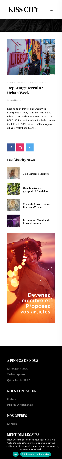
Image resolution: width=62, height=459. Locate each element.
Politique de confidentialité (35, 454)
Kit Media (12, 423)
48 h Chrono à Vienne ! (36, 173)
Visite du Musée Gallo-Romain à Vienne (36, 205)
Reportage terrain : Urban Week (25, 90)
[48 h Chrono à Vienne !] (13, 172)
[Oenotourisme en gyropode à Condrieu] (13, 188)
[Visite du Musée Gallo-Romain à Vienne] (13, 204)
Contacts (11, 399)
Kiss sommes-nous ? (17, 368)
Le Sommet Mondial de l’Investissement (36, 221)
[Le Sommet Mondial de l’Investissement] (13, 220)
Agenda (11, 82)
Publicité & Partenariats (20, 404)
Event (20, 82)
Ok (15, 454)
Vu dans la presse (16, 374)
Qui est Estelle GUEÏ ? (18, 380)
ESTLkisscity (15, 100)
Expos (27, 82)
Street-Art (38, 82)
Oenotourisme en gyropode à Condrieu (35, 189)
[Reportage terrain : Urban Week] (31, 57)
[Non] (58, 447)
